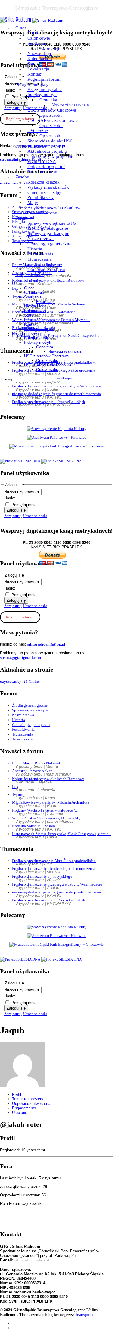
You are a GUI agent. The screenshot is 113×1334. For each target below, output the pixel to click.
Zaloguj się (16, 510)
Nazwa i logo (39, 53)
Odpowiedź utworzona (31, 1103)
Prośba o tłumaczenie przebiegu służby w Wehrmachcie (57, 386)
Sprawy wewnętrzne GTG (51, 223)
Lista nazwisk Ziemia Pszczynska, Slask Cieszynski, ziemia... (61, 833)
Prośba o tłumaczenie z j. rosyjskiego (42, 876)
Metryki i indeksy (32, 84)
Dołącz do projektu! (46, 166)
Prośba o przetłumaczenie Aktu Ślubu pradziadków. (54, 860)
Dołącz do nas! (29, 274)
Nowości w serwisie (70, 104)
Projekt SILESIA (30, 146)
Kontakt (34, 74)
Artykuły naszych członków (53, 207)
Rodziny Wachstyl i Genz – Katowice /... (45, 810)
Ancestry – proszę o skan (32, 771)
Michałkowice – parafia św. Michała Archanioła (50, 802)
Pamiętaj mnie (23, 505)
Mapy (32, 202)
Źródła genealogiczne (47, 228)
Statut (32, 63)
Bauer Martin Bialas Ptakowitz (37, 763)
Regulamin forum (44, 79)
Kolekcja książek (43, 182)
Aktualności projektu (47, 151)
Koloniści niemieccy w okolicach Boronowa (48, 778)
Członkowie (38, 38)
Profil (16, 1094)
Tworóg (18, 794)
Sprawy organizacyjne (48, 233)
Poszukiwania (40, 254)
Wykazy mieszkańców (48, 187)
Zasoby (22, 176)
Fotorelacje (49, 48)
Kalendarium (39, 58)
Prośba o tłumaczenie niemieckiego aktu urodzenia (53, 868)
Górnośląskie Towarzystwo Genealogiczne (56, 8)
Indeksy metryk (42, 94)
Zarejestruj (13, 515)
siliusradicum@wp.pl (31, 1260)
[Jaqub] (22, 1086)
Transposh (84, 1314)
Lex (15, 786)
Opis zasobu (51, 115)
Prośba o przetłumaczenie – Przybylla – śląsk (48, 401)
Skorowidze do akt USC (50, 140)
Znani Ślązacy (40, 197)
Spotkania (36, 43)
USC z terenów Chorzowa (51, 110)
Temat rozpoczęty (27, 1099)
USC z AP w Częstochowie (52, 120)
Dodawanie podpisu (46, 269)
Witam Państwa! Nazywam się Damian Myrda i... (51, 818)
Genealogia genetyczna (49, 243)
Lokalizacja (38, 69)
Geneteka (48, 99)
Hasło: (10, 498)
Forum (21, 218)
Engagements (24, 1108)
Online (20, 681)
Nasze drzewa (40, 238)
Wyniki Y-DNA (41, 161)
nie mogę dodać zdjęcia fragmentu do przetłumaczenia (56, 394)
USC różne (37, 130)
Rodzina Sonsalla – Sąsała (33, 826)
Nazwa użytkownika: (22, 492)
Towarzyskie (39, 264)
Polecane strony (42, 171)
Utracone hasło (35, 515)
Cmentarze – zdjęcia (46, 192)
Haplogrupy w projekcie (50, 156)
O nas (20, 27)
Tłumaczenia (39, 259)
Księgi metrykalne (44, 89)
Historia (34, 248)
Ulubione (19, 1112)
